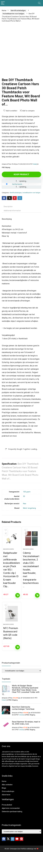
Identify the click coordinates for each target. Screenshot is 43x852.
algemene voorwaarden (11, 808)
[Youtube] (17, 839)
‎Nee (24, 504)
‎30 (24, 496)
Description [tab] (8, 206)
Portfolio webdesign (27, 849)
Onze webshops (8, 791)
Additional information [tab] (12, 211)
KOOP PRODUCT (21, 174)
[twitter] (8, 839)
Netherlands (17, 184)
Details (35, 164)
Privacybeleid (7, 805)
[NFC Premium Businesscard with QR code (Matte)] (11, 613)
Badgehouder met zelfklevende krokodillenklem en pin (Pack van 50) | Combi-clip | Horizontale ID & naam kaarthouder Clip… (11, 569)
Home (4, 10)
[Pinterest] (21, 839)
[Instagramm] (12, 839)
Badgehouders (8, 549)
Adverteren (6, 795)
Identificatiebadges (18, 10)
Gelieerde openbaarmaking (12, 811)
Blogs (4, 788)
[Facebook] (4, 839)
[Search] (39, 3)
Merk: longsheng (29, 508)
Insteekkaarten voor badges (13, 14)
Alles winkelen (7, 785)
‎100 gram (26, 492)
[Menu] (3, 3)
